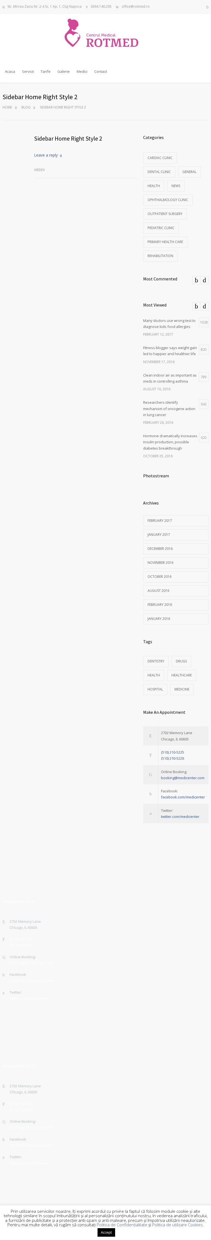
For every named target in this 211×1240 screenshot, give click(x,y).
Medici (82, 71)
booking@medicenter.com (182, 777)
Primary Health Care (165, 241)
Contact (100, 71)
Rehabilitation (160, 255)
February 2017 (160, 520)
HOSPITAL (155, 689)
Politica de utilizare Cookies (177, 1224)
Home (7, 107)
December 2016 (160, 548)
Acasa (10, 71)
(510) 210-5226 (172, 758)
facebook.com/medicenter (183, 797)
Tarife (46, 71)
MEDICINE (181, 689)
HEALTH (154, 675)
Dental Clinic (159, 171)
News (175, 185)
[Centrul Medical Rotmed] (105, 32)
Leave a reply (46, 155)
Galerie (63, 71)
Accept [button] (106, 1232)
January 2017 (159, 534)
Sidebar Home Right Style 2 (68, 138)
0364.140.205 (101, 7)
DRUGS (181, 661)
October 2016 (159, 576)
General (189, 171)
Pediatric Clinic (161, 227)
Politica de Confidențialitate (122, 1224)
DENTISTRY (156, 661)
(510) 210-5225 (172, 752)
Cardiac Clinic (160, 157)
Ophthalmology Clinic (168, 199)
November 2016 (160, 562)
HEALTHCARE (181, 675)
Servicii (28, 71)
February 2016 (160, 604)
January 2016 (159, 618)
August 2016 (158, 590)
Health (154, 185)
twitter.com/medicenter (180, 816)
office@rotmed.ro (136, 7)
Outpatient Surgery (165, 213)
